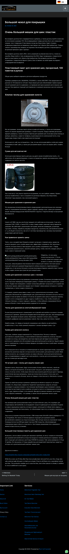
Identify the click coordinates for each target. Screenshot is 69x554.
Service (2, 494)
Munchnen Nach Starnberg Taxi (34, 494)
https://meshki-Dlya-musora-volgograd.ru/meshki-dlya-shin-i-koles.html (27, 455)
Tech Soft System (44, 549)
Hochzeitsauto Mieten (31, 521)
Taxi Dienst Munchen (31, 503)
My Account (3, 508)
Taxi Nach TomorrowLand (32, 512)
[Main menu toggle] (65, 8)
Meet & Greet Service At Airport (34, 539)
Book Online (3, 503)
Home (2, 490)
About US (3, 499)
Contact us (3, 517)
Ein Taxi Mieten (29, 499)
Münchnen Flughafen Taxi (32, 490)
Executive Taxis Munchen (32, 508)
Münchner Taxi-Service (32, 517)
